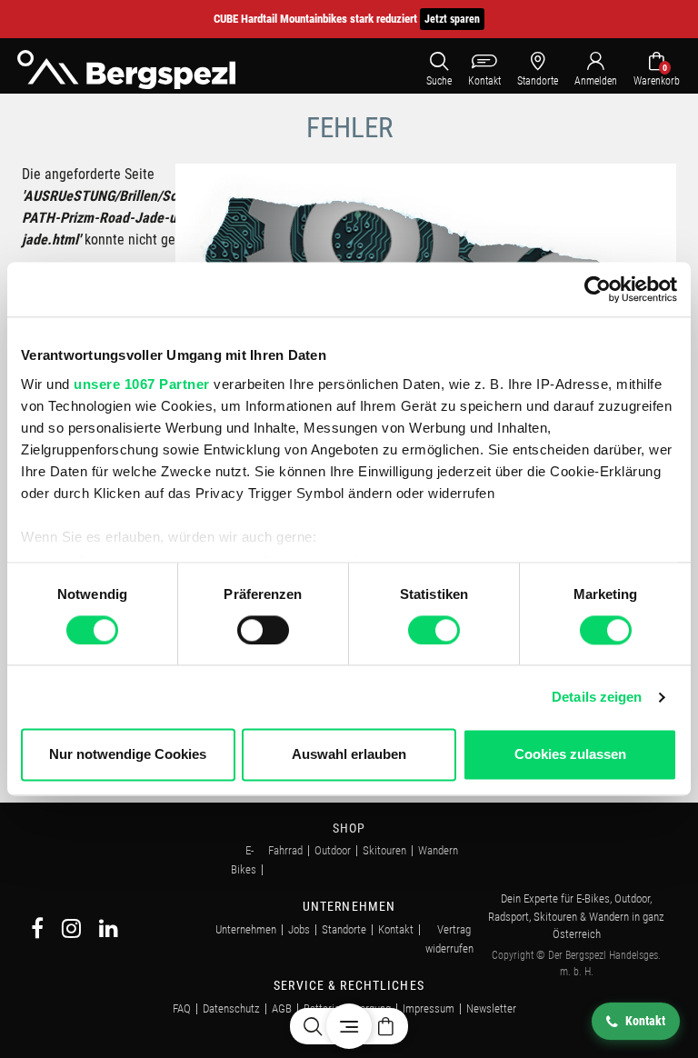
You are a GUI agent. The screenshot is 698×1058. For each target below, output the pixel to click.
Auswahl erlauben (349, 755)
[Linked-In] (108, 931)
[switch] (263, 629)
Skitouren (384, 850)
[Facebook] (37, 931)
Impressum (428, 1008)
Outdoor (332, 850)
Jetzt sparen (452, 19)
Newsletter (491, 1008)
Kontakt (396, 929)
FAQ (182, 1008)
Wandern (438, 850)
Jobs (299, 929)
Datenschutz (231, 1008)
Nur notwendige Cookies (127, 755)
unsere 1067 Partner (142, 384)
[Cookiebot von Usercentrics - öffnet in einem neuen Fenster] (597, 289)
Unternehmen (245, 929)
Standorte (344, 929)
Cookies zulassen (570, 755)
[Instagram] (71, 931)
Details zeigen (597, 696)
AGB (282, 1008)
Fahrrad (285, 850)
